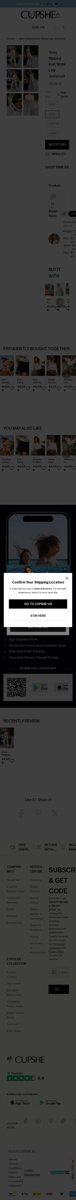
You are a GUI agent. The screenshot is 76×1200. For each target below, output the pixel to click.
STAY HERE (38, 616)
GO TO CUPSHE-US (38, 604)
